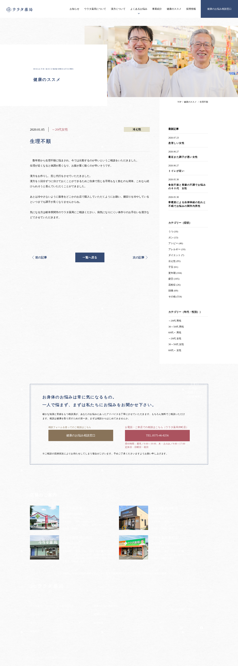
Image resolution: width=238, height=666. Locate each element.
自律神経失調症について (69, 637)
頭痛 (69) (173, 290)
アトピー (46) (175, 243)
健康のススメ (174, 9)
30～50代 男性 (176, 326)
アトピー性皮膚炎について (70, 612)
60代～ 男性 (174, 332)
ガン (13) (173, 237)
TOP (179, 102)
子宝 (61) (173, 267)
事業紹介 (157, 9)
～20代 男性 (174, 320)
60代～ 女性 (174, 350)
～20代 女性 (174, 338)
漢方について (118, 9)
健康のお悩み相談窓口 (219, 9)
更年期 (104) (175, 273)
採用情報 (191, 9)
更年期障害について (67, 631)
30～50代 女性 (176, 344)
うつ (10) (173, 231)
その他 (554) (175, 296)
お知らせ (74, 9)
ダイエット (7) (176, 255)
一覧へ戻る (90, 257)
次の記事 (138, 257)
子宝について (63, 624)
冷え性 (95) (174, 261)
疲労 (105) (173, 279)
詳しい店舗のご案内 (182, 609)
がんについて (63, 618)
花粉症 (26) (174, 284)
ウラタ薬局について (95, 9)
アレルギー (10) (176, 249)
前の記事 (41, 257)
